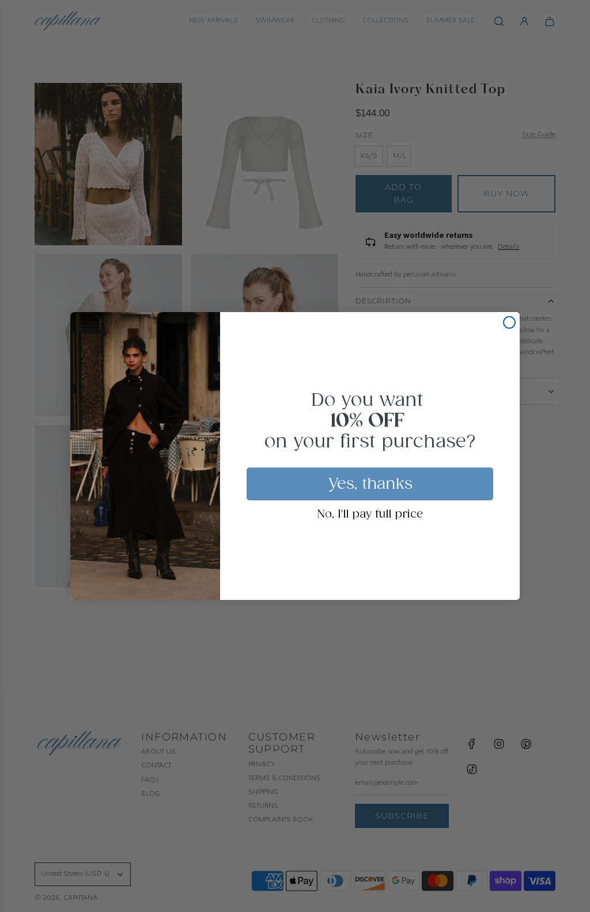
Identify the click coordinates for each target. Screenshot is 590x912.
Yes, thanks (370, 484)
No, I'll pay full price (370, 515)
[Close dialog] (509, 322)
